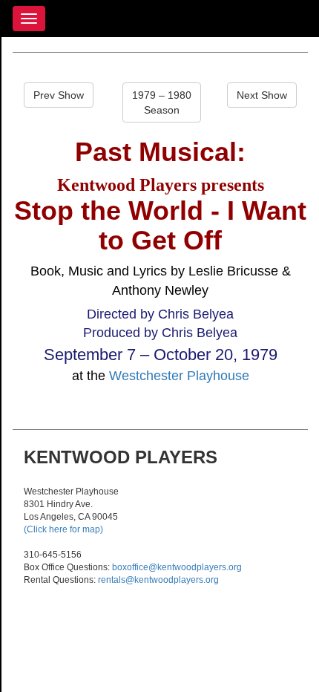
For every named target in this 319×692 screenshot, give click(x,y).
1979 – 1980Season (161, 102)
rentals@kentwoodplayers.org (158, 580)
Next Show (262, 95)
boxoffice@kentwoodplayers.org (177, 567)
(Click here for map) (63, 529)
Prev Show (58, 95)
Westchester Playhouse (179, 375)
